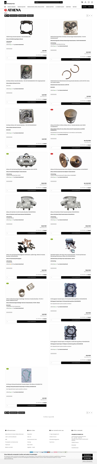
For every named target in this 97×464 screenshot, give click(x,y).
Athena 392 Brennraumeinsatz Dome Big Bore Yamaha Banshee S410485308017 (69, 169)
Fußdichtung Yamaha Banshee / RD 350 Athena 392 (18, 36)
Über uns (90, 6)
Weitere (75, 6)
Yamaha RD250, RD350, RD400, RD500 (35, 6)
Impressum (7, 444)
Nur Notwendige (87, 458)
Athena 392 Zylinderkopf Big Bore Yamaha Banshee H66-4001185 (21, 169)
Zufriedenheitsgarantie (54, 439)
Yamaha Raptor (50, 6)
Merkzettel (74, 445)
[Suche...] (61, 2)
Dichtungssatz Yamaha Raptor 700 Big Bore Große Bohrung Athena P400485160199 (70, 341)
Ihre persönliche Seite (32, 439)
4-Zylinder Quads (59, 6)
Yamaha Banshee (12, 6)
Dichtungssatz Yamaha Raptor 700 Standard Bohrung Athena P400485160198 (69, 299)
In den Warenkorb (32, 57)
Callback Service (52, 436)
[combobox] (14, 15)
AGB (6, 439)
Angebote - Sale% (31, 447)
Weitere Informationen (87, 461)
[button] (82, 2)
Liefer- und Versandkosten (10, 436)
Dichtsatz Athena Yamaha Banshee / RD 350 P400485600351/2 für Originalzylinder (25, 81)
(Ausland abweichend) (19, 44)
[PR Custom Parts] (10, 2)
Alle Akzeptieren (87, 455)
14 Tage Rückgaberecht (54, 434)
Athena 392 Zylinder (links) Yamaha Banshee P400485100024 (65, 212)
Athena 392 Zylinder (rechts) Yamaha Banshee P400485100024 (21, 212)
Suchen (84, 6)
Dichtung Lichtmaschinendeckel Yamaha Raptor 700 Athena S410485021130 (24, 384)
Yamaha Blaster (21, 6)
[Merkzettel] (88, 2)
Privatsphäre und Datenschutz (11, 442)
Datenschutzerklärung (8, 458)
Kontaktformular (75, 447)
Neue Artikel (30, 444)
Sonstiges (68, 6)
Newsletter (29, 434)
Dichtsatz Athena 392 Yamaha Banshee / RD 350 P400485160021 (21, 125)
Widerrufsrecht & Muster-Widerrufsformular (14, 434)
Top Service (51, 442)
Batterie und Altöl (9, 447)
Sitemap (29, 442)
